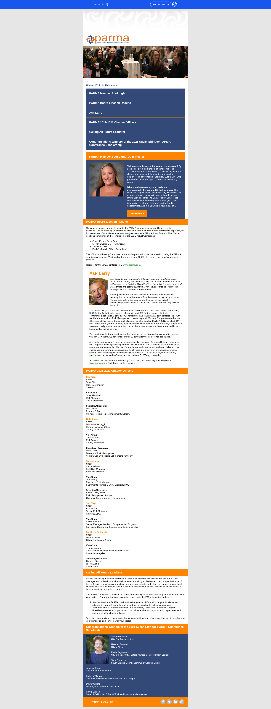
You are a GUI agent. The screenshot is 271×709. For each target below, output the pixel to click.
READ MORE (137, 213)
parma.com (107, 702)
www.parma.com (131, 265)
